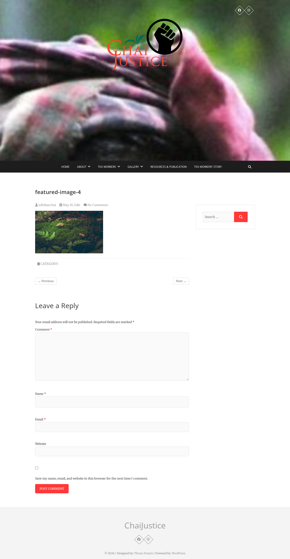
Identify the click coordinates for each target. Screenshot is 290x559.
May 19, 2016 (71, 205)
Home (65, 167)
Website (40, 444)
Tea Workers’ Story (208, 167)
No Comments (97, 205)
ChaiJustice (145, 525)
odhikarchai (47, 205)
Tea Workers (107, 167)
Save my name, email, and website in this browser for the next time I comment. (91, 478)
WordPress (179, 553)
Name (40, 394)
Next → (181, 281)
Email (40, 419)
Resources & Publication (168, 167)
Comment (43, 329)
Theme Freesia (143, 553)
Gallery (133, 167)
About (81, 167)
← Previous (46, 281)
